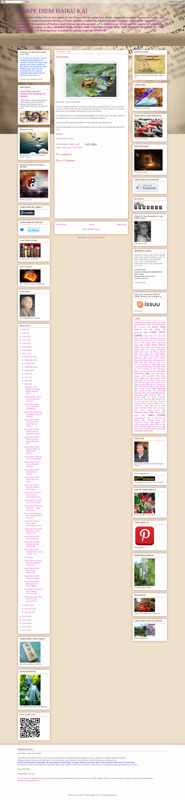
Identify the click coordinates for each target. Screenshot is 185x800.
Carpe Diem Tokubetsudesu (154, 360)
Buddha (157, 329)
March (27, 605)
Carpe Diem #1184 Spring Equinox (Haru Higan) (31, 583)
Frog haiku (28, 557)
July (26, 374)
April (27, 384)
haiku (151, 415)
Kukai (147, 378)
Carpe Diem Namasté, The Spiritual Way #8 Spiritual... (33, 414)
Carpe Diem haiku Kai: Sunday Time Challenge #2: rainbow (33, 93)
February (28, 609)
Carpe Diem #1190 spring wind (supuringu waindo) (32, 523)
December (29, 357)
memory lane (153, 420)
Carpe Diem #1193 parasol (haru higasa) (31, 472)
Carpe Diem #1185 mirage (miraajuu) (32, 577)
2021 (25, 340)
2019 (25, 347)
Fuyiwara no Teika (148, 364)
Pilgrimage (161, 389)
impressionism (140, 418)
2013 (25, 627)
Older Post (121, 225)
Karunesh (150, 376)
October (28, 363)
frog (73, 147)
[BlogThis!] (88, 144)
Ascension (142, 327)
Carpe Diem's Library (79, 35)
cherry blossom (140, 408)
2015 (25, 620)
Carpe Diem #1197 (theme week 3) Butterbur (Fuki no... (33, 431)
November (29, 360)
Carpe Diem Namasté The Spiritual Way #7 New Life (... (33, 515)
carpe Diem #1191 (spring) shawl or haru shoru (31, 487)
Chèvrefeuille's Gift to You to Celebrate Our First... (32, 399)
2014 (25, 623)
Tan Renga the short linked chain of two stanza (104, 40)
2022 (25, 336)
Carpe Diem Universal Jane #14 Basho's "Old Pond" (33, 563)
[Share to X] (91, 144)
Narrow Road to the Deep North (151, 382)
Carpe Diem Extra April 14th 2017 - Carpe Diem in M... (33, 508)
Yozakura (149, 404)
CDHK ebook (66, 147)
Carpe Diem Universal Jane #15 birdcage (33, 458)
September (29, 367)
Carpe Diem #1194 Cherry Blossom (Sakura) (31, 464)
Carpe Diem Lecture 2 (58, 35)
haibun (157, 412)
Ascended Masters (158, 325)
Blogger (114, 795)
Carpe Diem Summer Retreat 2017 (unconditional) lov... (33, 495)
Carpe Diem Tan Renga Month (152, 352)
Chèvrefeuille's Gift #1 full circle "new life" (33, 501)
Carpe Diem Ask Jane (152, 336)
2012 (25, 630)
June (27, 377)
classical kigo (141, 412)
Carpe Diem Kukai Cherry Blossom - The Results (32, 406)
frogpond (79, 147)
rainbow (158, 429)
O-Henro (141, 384)
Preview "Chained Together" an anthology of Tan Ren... (40, 44)
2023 (25, 333)
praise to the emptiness (142, 429)
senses (146, 431)
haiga (136, 415)
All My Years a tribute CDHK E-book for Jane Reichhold (133, 35)
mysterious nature (147, 424)
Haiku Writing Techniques (151, 367)
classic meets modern (150, 410)
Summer (152, 395)
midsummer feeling (141, 422)
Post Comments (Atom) (96, 237)
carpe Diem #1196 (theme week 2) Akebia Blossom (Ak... (31, 440)
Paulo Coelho (143, 386)
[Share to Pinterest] (96, 144)
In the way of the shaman (147, 371)
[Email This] (86, 144)
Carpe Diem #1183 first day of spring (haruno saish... (33, 591)
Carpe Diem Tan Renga (150, 347)
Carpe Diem (157, 332)
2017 (25, 354)
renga (136, 431)
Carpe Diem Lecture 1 (38, 35)
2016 (25, 616)
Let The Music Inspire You (154, 380)
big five (157, 406)
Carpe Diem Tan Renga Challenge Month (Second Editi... (32, 390)
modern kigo (159, 422)
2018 (25, 350)
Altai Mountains (140, 325)
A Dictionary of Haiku (142, 323)
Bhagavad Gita (140, 329)
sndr (99, 795)
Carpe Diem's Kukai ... (100, 35)
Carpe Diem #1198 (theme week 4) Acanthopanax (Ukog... (31, 423)
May (27, 381)
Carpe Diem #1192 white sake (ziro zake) (31, 479)
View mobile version (91, 229)
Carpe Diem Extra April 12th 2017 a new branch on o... (33, 531)
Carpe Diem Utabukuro (147, 362)
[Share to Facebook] (93, 144)
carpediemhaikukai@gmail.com (29, 781)
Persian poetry (159, 386)
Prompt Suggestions (72, 44)
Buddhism (138, 332)
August (28, 370)
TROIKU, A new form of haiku (31, 40)
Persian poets (145, 389)
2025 (25, 330)
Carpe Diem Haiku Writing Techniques (149, 338)
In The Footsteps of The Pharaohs (149, 369)
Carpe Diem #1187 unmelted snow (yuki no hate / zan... (33, 552)
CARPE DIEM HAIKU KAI (53, 11)
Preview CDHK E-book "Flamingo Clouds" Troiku (64, 40)
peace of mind (156, 426)
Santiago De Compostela (144, 393)
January (28, 612)
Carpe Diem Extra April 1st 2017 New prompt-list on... (33, 599)
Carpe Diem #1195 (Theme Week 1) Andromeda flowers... (32, 450)
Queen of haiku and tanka (150, 391)
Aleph (159, 323)
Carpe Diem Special (155, 345)
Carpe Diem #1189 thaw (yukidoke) (31, 537)
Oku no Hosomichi (157, 384)
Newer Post (61, 225)
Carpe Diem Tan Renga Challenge (149, 350)
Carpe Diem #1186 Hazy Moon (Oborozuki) (31, 570)
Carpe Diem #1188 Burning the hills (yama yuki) (31, 544)
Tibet (149, 399)
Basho (155, 327)
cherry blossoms (159, 408)
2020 (25, 343)
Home (22, 35)
